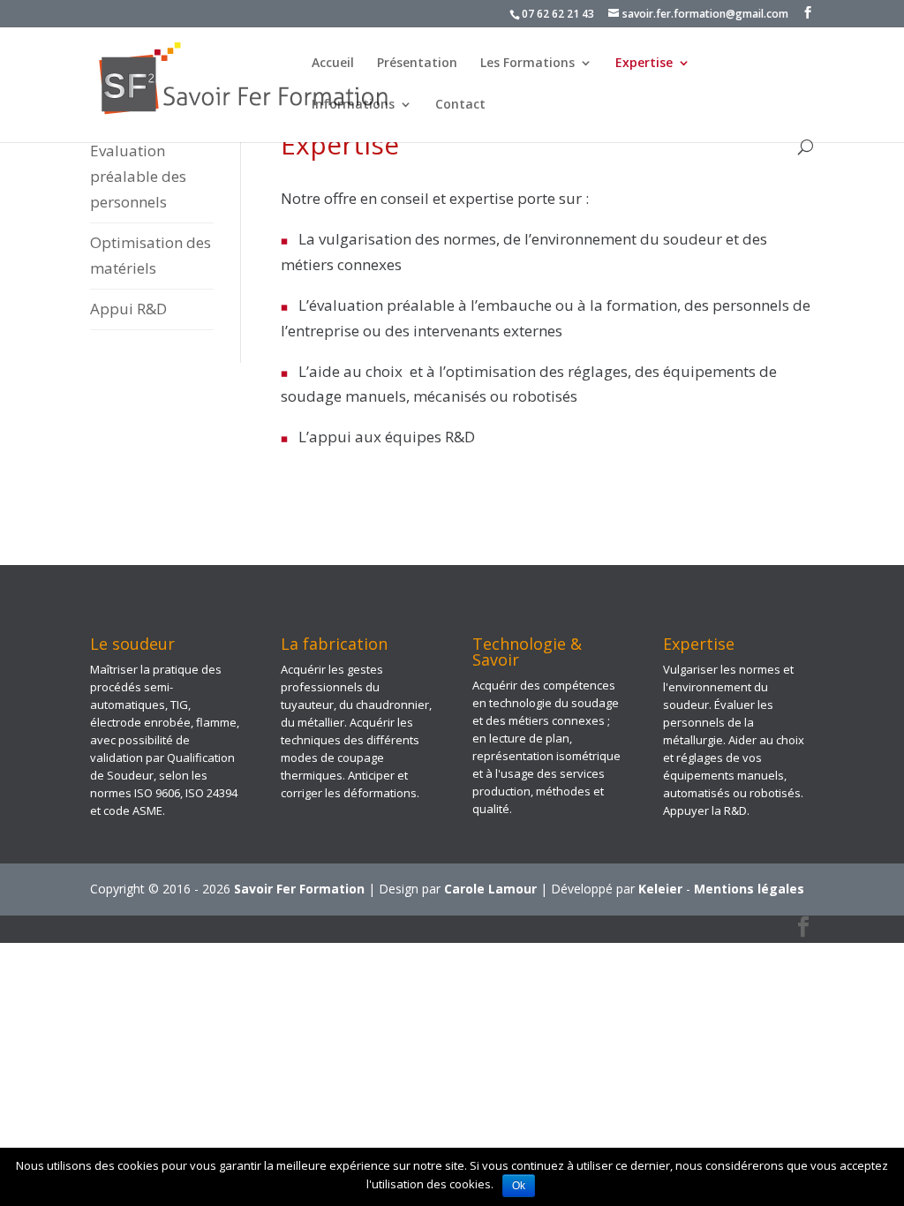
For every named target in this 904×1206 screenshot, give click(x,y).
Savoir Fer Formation (299, 888)
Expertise (644, 64)
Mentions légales (749, 888)
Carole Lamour (490, 888)
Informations (353, 105)
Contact (460, 105)
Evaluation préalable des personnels (138, 176)
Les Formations (527, 64)
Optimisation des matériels (150, 255)
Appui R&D (128, 308)
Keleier (660, 888)
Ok (518, 1186)
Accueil (333, 64)
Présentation (417, 64)
